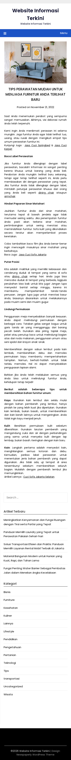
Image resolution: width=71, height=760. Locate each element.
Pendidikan (10, 639)
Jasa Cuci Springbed (37, 145)
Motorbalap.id (12, 714)
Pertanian (10, 655)
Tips (6, 671)
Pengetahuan (12, 647)
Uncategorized (13, 686)
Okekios (8, 718)
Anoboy (8, 705)
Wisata (8, 694)
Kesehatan (11, 608)
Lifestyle (9, 631)
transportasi (11, 678)
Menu (63, 33)
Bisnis (7, 592)
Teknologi (10, 663)
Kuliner (8, 615)
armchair (9, 196)
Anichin (8, 710)
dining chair (46, 192)
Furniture (9, 600)
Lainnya (8, 623)
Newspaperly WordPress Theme (35, 754)
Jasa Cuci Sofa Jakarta (32, 254)
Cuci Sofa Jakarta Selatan (38, 477)
